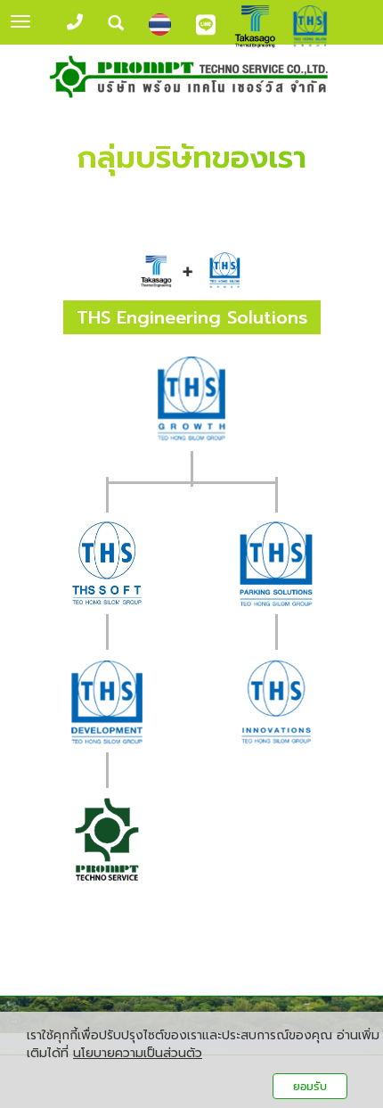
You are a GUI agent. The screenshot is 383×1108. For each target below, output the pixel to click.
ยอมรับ (310, 1086)
